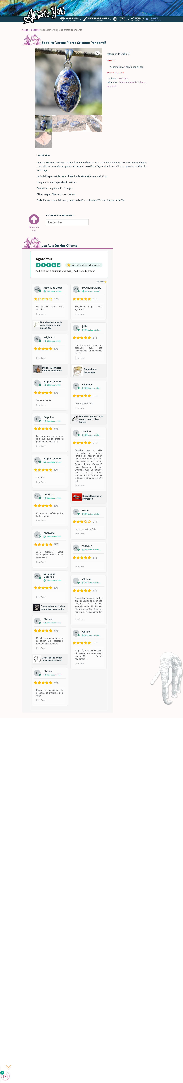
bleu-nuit (124, 82)
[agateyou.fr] (44, 13)
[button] (97, 53)
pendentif (112, 86)
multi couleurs (137, 82)
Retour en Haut (34, 227)
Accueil (25, 29)
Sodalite (35, 29)
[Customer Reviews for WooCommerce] (105, 282)
